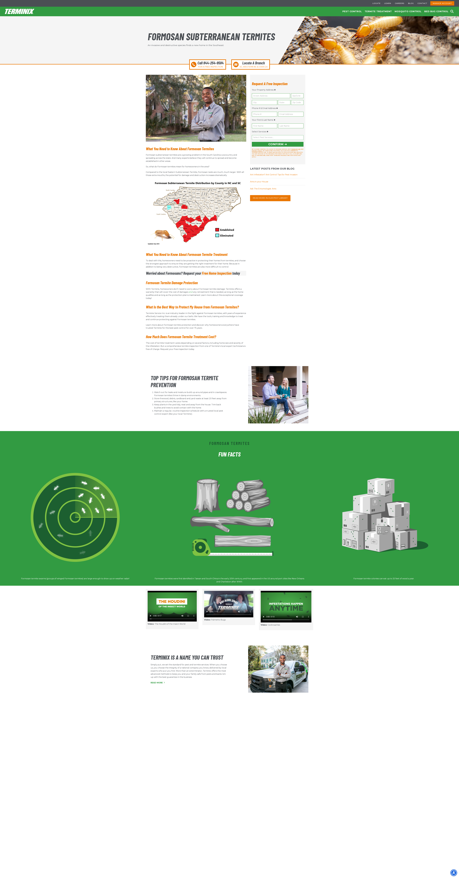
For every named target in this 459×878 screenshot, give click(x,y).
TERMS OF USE (295, 149)
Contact (422, 3)
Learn (387, 3)
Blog (411, 3)
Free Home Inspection (217, 273)
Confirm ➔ (277, 144)
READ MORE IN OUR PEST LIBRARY (270, 198)
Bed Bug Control (436, 11)
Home (20, 11)
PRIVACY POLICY (257, 151)
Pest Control (352, 11)
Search (452, 11)
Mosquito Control (408, 11)
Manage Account (442, 3)
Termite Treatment (378, 11)
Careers (399, 3)
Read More (157, 683)
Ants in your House (259, 182)
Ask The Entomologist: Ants (263, 189)
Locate (376, 3)
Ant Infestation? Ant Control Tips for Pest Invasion (274, 174)
